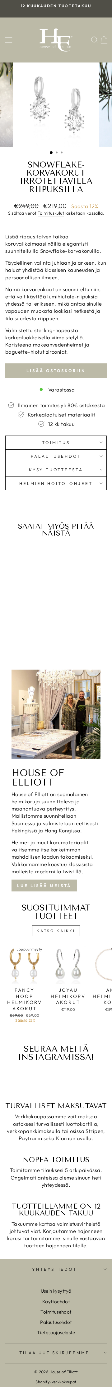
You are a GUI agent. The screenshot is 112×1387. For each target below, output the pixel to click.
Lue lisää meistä (44, 885)
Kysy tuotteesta (56, 469)
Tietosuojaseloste (56, 1332)
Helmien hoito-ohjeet (56, 483)
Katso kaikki (56, 930)
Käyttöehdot (56, 1302)
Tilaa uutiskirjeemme (54, 1352)
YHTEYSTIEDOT (54, 1269)
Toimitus (56, 442)
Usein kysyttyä (56, 1291)
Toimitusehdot (55, 1312)
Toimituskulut (51, 213)
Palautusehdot (56, 456)
